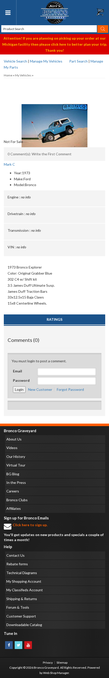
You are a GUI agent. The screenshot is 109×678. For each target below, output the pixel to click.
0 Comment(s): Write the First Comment (39, 154)
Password (21, 380)
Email (17, 371)
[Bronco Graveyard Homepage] (54, 12)
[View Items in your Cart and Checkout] (102, 13)
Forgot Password (70, 389)
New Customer (40, 389)
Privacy (48, 662)
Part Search (78, 61)
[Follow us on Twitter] (18, 645)
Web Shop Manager (56, 673)
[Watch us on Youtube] (28, 645)
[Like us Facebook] (9, 645)
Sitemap (62, 662)
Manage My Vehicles (46, 61)
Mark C (9, 164)
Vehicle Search (15, 61)
